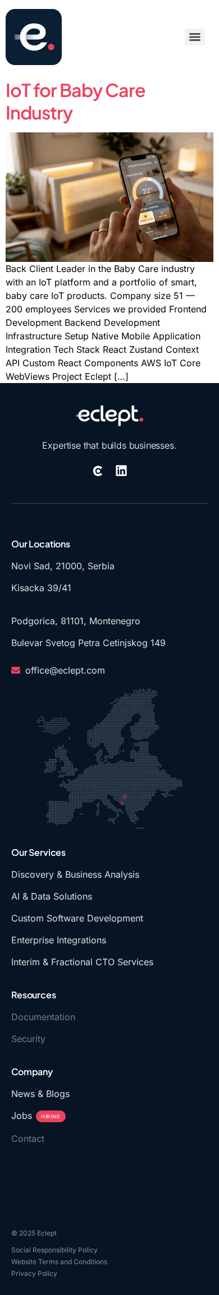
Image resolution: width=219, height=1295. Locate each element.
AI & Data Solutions (51, 896)
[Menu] (195, 37)
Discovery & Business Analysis (75, 874)
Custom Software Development (77, 918)
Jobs (36, 1115)
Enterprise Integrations (58, 940)
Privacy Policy (34, 1273)
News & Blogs (40, 1093)
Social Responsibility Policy (54, 1250)
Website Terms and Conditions (59, 1261)
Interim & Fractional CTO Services (82, 961)
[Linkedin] (121, 470)
